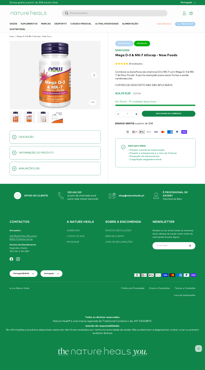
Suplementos (29, 24)
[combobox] (114, 13)
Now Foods (122, 50)
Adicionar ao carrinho (168, 114)
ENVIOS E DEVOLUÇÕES (118, 231)
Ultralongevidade (107, 24)
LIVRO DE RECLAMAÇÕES (119, 242)
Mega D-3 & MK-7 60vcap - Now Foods (35, 36)
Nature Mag (164, 24)
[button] (191, 13)
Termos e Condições (185, 288)
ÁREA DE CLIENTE (114, 236)
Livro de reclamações (184, 295)
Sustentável (18, 29)
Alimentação (130, 24)
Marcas (46, 24)
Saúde (13, 24)
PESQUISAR (73, 242)
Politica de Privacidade (132, 288)
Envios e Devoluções (159, 288)
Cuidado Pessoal (81, 24)
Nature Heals (22, 288)
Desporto (60, 24)
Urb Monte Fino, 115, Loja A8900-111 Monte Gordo (23, 237)
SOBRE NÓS (73, 231)
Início (12, 36)
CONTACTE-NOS (75, 236)
